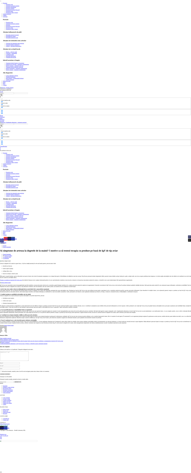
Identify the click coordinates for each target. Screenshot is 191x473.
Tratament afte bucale (11, 57)
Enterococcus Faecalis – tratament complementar (17, 64)
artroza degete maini (9, 325)
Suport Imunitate (7, 247)
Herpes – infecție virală (11, 52)
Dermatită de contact (11, 36)
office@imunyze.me (5, 424)
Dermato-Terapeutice (8, 390)
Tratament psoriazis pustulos (12, 6)
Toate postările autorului (5, 338)
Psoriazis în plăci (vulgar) (12, 12)
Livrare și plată (6, 399)
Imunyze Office (8, 255)
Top (1, 437)
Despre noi (5, 410)
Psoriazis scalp (9, 4)
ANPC (4, 404)
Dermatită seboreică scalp (12, 37)
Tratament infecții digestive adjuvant (14, 67)
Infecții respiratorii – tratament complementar (16, 68)
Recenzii (5, 413)
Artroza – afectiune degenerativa (13, 46)
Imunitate (5, 386)
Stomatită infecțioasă (11, 56)
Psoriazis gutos (9, 11)
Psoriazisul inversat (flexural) (13, 10)
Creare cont (5, 420)
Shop (4, 82)
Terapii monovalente (8, 391)
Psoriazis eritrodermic (11, 7)
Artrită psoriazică (7, 14)
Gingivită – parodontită (11, 53)
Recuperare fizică (7, 388)
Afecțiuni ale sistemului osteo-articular (15, 43)
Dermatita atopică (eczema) (12, 35)
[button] (1, 91)
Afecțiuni (5, 16)
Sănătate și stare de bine (8, 387)
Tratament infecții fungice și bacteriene (15, 63)
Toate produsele (6, 392)
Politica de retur (6, 401)
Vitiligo (4, 15)
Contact (5, 85)
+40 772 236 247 (4, 425)
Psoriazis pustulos (10, 8)
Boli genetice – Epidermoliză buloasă (15, 78)
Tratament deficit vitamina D (12, 44)
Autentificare (6, 418)
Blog (4, 83)
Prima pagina (6, 409)
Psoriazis (5, 3)
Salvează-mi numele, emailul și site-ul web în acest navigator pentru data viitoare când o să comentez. (25, 371)
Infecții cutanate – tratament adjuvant (14, 65)
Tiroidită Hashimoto (10, 77)
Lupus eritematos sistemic (12, 75)
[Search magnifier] (1, 95)
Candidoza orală (10, 54)
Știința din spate (6, 412)
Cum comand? (6, 397)
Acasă (4, 245)
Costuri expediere (7, 400)
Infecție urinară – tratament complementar (16, 69)
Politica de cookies (7, 403)
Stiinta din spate (6, 81)
